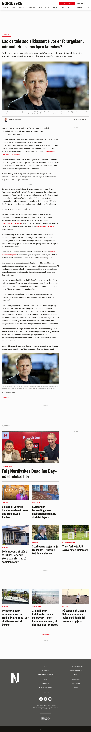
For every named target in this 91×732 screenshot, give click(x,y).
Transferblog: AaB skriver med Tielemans (75, 548)
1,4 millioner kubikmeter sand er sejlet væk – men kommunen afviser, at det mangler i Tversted (45, 618)
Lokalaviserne (75, 679)
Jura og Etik (45, 692)
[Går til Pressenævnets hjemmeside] (45, 717)
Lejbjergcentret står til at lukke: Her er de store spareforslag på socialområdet (15, 557)
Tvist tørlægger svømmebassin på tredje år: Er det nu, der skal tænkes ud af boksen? (15, 618)
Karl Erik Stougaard (15, 120)
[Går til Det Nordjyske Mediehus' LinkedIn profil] (50, 699)
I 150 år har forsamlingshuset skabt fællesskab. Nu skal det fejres (44, 512)
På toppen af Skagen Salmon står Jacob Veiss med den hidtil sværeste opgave (74, 616)
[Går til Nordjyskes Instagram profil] (45, 699)
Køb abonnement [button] (67, 3)
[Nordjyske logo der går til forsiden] (12, 3)
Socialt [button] (6, 35)
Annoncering (45, 683)
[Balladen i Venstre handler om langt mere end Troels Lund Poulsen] (15, 492)
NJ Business (45, 670)
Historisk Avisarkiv (76, 670)
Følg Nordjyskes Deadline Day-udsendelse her (29, 473)
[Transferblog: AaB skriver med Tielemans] (75, 532)
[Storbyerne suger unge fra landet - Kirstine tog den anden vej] (45, 532)
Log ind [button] (80, 3)
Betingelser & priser (45, 687)
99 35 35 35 (47, 709)
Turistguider (76, 683)
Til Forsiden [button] (45, 634)
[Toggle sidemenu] (87, 3)
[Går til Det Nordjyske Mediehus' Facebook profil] (41, 699)
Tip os (45, 666)
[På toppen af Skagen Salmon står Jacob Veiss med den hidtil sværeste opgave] (75, 596)
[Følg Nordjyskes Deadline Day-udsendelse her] (30, 447)
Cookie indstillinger (45, 729)
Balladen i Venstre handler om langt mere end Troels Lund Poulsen (15, 512)
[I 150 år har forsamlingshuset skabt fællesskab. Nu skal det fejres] (45, 492)
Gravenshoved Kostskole (11, 223)
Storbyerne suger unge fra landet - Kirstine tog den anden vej (45, 550)
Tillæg (76, 687)
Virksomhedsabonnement (45, 675)
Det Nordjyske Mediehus (48, 705)
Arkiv (75, 675)
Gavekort (45, 679)
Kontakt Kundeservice (75, 666)
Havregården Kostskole (45, 226)
